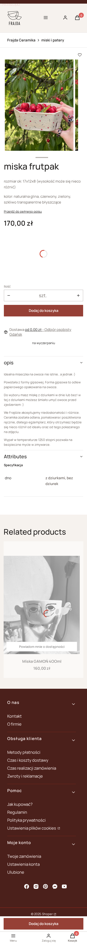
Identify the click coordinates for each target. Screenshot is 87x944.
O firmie (14, 724)
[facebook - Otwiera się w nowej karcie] (26, 886)
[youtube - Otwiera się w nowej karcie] (64, 886)
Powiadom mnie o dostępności (42, 646)
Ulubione (15, 872)
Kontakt (14, 716)
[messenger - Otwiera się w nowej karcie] (55, 886)
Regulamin (17, 812)
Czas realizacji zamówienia (31, 768)
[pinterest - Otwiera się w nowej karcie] (45, 886)
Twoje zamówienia (24, 856)
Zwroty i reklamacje (25, 776)
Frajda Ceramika (21, 40)
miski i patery (52, 40)
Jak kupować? (20, 804)
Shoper (47, 914)
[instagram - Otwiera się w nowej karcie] (36, 886)
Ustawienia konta (23, 864)
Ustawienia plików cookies (32, 828)
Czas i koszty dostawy (27, 760)
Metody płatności (23, 752)
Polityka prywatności (26, 820)
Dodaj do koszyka (43, 310)
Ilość (7, 286)
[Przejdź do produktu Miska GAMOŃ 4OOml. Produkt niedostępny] (42, 605)
